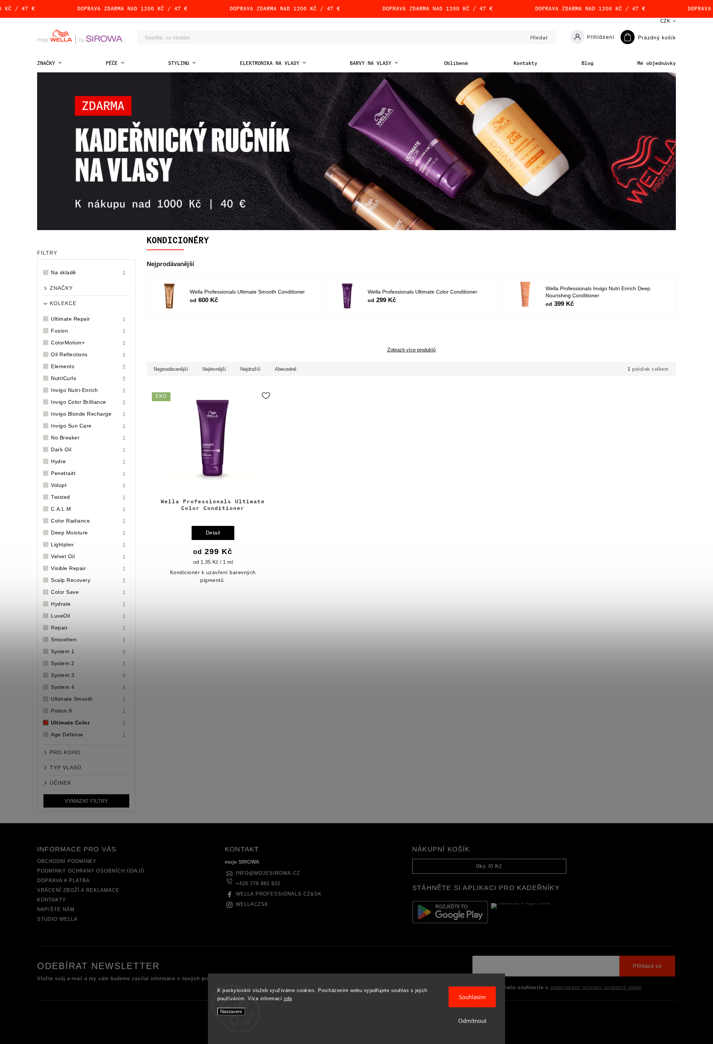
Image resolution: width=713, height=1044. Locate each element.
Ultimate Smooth (88, 699)
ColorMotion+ (88, 343)
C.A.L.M (88, 509)
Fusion (88, 331)
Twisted (88, 497)
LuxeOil (88, 616)
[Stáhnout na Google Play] (450, 912)
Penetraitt (88, 473)
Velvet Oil (88, 556)
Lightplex (88, 544)
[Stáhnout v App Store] (529, 912)
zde (288, 998)
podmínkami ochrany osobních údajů (596, 987)
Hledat (539, 37)
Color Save (88, 592)
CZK (665, 21)
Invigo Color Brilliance (88, 402)
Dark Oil (88, 449)
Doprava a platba (63, 880)
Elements (88, 366)
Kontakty (51, 900)
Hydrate (88, 604)
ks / (489, 866)
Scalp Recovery (88, 580)
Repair (88, 628)
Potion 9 (88, 711)
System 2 (88, 663)
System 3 (88, 675)
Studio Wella (57, 919)
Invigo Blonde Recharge (88, 414)
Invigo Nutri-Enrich (88, 390)
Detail (213, 533)
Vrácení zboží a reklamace (78, 890)
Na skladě (88, 272)
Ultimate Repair (88, 319)
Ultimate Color (88, 723)
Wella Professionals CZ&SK (279, 894)
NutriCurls (88, 378)
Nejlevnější (214, 369)
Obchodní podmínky (67, 861)
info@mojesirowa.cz (268, 873)
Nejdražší (250, 369)
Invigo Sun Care (88, 426)
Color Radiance (88, 521)
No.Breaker (88, 438)
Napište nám (56, 909)
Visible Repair (88, 568)
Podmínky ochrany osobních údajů (90, 871)
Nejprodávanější (171, 369)
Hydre (88, 461)
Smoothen (88, 639)
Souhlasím (472, 997)
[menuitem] (49, 63)
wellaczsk (252, 904)
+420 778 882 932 (258, 883)
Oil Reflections (88, 354)
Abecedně (285, 369)
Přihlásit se (647, 966)
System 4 (88, 687)
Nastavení (231, 1011)
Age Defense (88, 735)
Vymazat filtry (86, 801)
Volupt (88, 485)
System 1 (88, 651)
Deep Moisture (88, 533)
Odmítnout (472, 1020)
